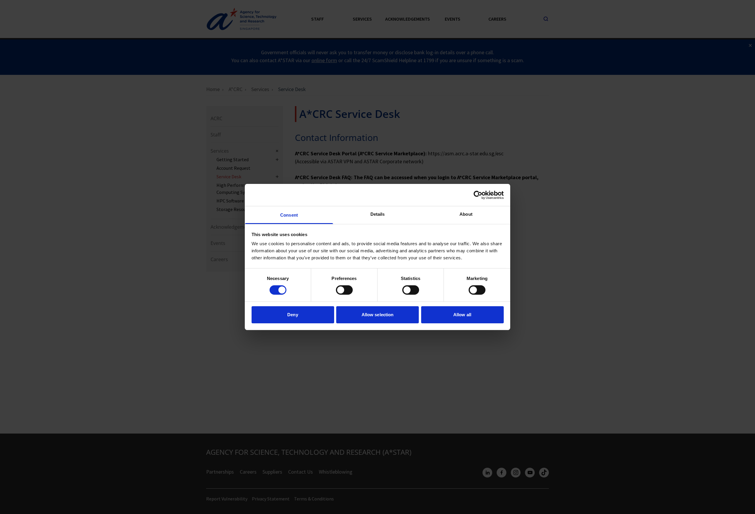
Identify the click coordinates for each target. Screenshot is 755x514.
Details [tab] (377, 214)
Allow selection (378, 314)
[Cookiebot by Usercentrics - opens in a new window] (478, 194)
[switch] (344, 290)
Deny (292, 314)
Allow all (462, 314)
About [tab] (465, 214)
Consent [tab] (289, 215)
